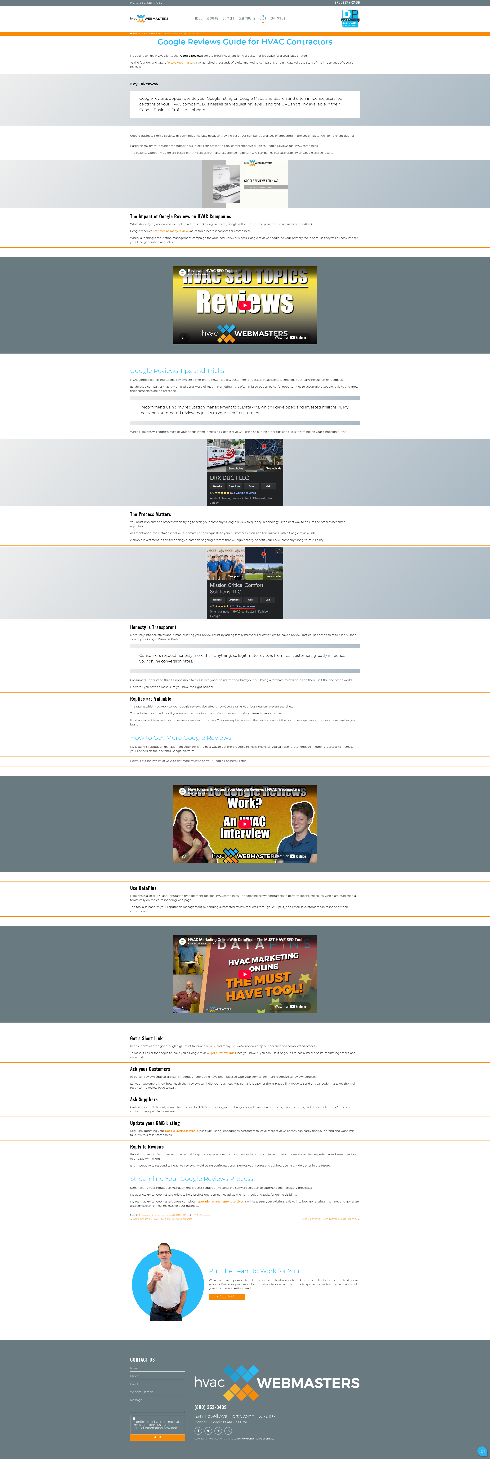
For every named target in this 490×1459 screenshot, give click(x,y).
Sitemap (233, 1439)
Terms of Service (265, 1439)
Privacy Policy (246, 1439)
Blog (263, 18)
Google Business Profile (181, 1131)
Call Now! (227, 1296)
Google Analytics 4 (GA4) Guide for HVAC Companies (161, 1219)
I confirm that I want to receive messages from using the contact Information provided (156, 1425)
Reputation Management (151, 1215)
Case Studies (247, 18)
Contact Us (278, 18)
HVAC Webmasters (181, 62)
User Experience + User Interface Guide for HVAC (330, 1219)
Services (228, 18)
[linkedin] (228, 1431)
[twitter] (208, 1431)
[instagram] (218, 1431)
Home (198, 18)
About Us (212, 18)
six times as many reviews (171, 231)
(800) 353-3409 (347, 3)
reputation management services (220, 1201)
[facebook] (198, 1431)
